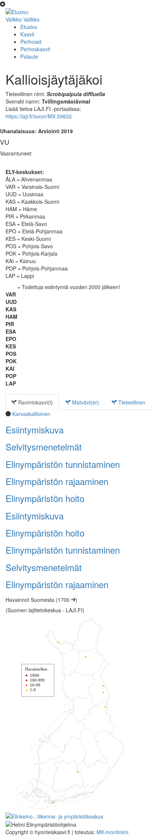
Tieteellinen (131, 402)
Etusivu (28, 26)
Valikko (14, 19)
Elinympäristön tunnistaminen (63, 464)
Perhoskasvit (35, 49)
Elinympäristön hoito (45, 498)
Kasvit (27, 34)
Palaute (29, 56)
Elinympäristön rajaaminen (57, 481)
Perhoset (30, 41)
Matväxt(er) (85, 402)
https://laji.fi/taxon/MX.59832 (39, 116)
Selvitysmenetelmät (44, 446)
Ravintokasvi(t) (35, 402)
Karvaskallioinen (31, 413)
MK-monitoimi (112, 832)
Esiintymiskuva (35, 429)
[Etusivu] (17, 11)
